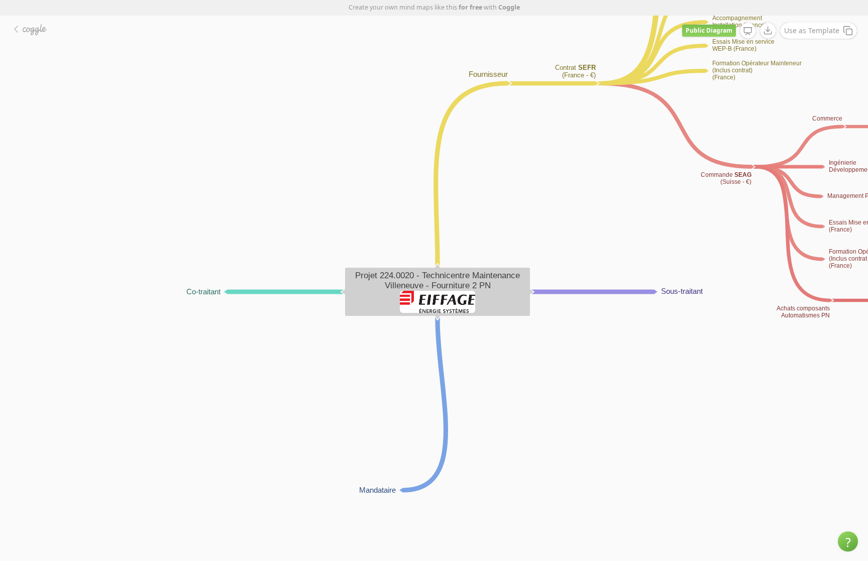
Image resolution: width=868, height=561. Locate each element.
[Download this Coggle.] (768, 31)
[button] (848, 541)
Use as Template (811, 30)
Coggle (509, 7)
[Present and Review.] (748, 31)
